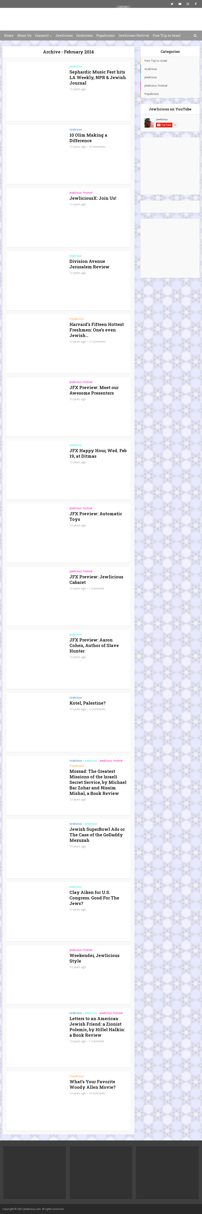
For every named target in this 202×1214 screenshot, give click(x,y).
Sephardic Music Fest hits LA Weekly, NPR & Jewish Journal (97, 77)
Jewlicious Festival (133, 35)
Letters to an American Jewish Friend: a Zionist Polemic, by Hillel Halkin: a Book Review (97, 1027)
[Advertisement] (170, 166)
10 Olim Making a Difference (88, 137)
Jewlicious (64, 35)
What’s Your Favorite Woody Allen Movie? (92, 1084)
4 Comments (97, 146)
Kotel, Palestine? (87, 703)
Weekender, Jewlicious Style (94, 958)
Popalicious (105, 35)
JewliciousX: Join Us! (92, 198)
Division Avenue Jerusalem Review (89, 264)
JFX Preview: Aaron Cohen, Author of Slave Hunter (94, 645)
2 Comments (97, 341)
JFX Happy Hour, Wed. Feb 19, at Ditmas (98, 453)
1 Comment (96, 588)
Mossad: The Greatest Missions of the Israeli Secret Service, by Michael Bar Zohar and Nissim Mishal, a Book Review (97, 782)
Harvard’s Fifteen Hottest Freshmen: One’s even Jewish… (96, 329)
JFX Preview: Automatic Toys (95, 516)
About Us (24, 35)
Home (8, 35)
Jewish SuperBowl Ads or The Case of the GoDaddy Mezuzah (97, 834)
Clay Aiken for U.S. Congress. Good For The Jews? (94, 897)
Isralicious (84, 35)
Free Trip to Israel (166, 35)
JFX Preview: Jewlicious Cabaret (96, 579)
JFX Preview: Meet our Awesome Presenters (94, 390)
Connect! (42, 35)
